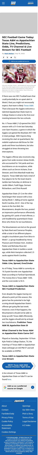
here (9, 379)
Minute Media (14, 437)
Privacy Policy (7, 417)
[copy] (15, 57)
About (4, 406)
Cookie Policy (7, 421)
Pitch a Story (27, 414)
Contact (5, 410)
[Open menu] (3, 3)
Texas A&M (28, 105)
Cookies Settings (9, 432)
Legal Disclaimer (29, 421)
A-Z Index (26, 425)
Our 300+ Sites (28, 410)
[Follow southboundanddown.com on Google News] (32, 387)
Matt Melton (9, 53)
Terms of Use (28, 417)
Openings (26, 406)
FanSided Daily (8, 414)
